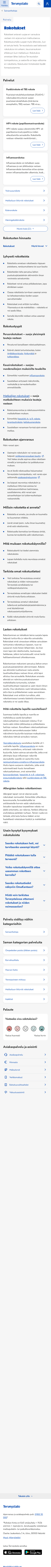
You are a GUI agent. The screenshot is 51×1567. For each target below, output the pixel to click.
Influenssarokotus (15, 157)
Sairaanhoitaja (10, 10)
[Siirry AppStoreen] (12, 1552)
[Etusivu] (19, 4)
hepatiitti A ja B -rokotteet (32, 774)
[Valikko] (47, 3)
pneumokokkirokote (12, 777)
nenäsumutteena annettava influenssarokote (23, 762)
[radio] (9, 1028)
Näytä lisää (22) (24, 228)
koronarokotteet (10, 774)
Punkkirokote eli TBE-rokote (20, 89)
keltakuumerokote (32, 422)
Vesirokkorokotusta (12, 743)
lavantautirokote (14, 422)
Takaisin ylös (24, 1496)
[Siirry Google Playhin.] (33, 1552)
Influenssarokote (27, 746)
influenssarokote (37, 375)
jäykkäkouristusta (15, 353)
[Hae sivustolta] (39, 3)
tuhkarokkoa (13, 356)
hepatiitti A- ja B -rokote (29, 418)
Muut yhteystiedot (12, 1537)
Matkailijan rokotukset (16, 395)
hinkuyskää (29, 353)
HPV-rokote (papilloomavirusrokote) (25, 123)
